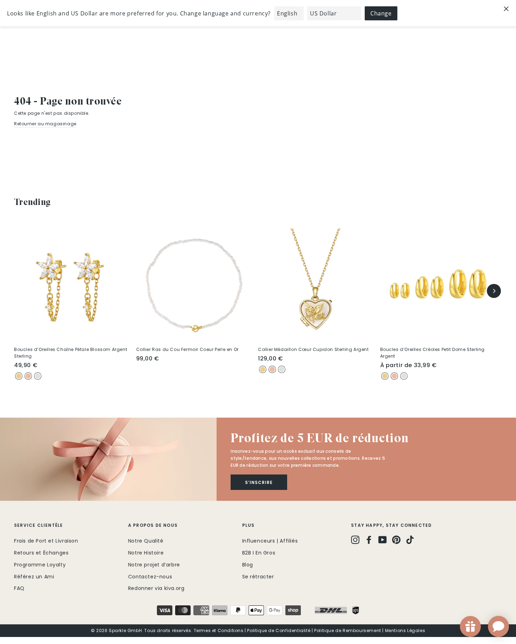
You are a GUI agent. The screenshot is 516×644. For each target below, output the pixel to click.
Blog (247, 564)
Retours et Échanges (41, 552)
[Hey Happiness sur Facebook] (369, 540)
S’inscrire (259, 482)
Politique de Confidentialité (278, 630)
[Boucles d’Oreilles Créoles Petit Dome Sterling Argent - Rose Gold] (394, 376)
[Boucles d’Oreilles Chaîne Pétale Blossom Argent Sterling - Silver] (37, 376)
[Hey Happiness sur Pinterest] (396, 540)
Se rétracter (258, 576)
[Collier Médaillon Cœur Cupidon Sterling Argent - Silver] (281, 369)
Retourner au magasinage (45, 124)
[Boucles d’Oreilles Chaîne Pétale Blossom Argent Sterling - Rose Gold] (28, 376)
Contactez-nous (150, 576)
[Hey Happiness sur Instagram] (355, 540)
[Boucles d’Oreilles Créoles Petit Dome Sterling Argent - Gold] (385, 376)
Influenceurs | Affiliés (270, 540)
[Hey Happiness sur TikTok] (410, 540)
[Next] (494, 291)
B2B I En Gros (259, 552)
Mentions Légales (405, 630)
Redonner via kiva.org (156, 588)
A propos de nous (153, 525)
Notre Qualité (146, 540)
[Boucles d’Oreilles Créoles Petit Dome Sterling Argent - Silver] (404, 376)
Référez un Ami (34, 576)
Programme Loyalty (40, 564)
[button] (108, 459)
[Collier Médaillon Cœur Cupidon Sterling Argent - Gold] (262, 369)
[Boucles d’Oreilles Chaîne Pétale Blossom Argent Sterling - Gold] (18, 376)
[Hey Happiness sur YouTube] (382, 540)
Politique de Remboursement (347, 630)
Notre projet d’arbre (154, 564)
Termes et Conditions (219, 630)
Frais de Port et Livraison (46, 540)
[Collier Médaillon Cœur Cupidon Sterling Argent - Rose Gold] (272, 369)
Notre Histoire (146, 552)
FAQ (19, 588)
